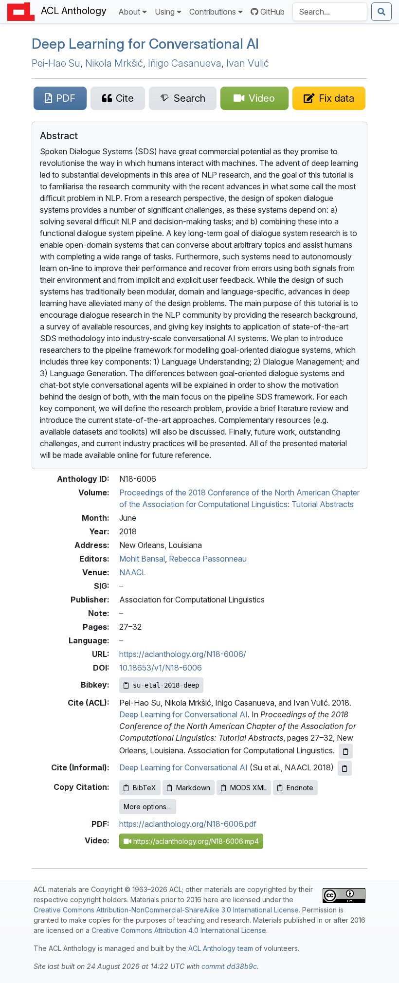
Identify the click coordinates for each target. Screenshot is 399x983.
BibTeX (144, 787)
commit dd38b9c (229, 966)
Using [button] (165, 12)
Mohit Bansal (142, 559)
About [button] (129, 12)
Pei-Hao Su (56, 63)
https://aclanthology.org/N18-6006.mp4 (195, 841)
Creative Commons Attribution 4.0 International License (178, 930)
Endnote (300, 787)
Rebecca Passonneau (208, 559)
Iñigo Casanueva (184, 63)
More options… (148, 806)
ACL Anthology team (220, 948)
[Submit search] (381, 11)
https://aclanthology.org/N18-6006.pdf (187, 824)
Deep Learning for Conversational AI (183, 714)
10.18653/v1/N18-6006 (160, 668)
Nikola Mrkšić (114, 63)
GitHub (272, 12)
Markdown (193, 787)
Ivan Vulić (247, 63)
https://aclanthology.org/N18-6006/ (182, 654)
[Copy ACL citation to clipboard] (346, 751)
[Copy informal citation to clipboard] (345, 768)
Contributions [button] (212, 12)
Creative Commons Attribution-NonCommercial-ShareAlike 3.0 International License (166, 910)
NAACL (132, 572)
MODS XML (248, 787)
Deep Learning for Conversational (145, 43)
